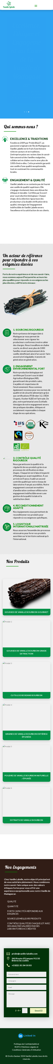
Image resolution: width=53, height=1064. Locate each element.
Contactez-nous (26, 108)
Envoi (37, 1010)
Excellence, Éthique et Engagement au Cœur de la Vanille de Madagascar (26, 55)
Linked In (29, 1035)
